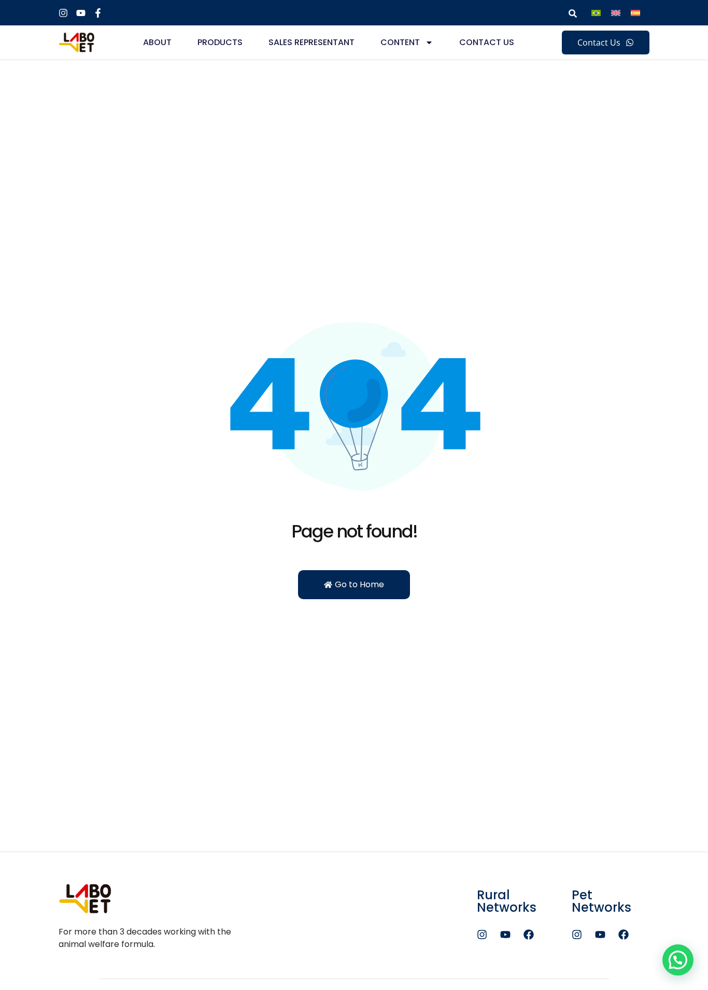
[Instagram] (482, 934)
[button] (677, 959)
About (157, 42)
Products (220, 42)
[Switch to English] (616, 13)
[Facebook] (528, 934)
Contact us (486, 42)
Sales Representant (311, 42)
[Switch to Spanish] (635, 13)
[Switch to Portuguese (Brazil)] (596, 13)
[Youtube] (505, 934)
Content (400, 42)
